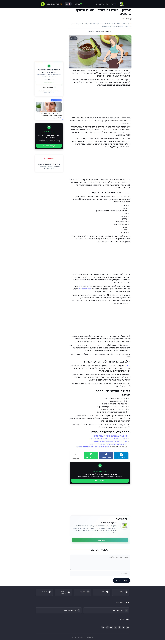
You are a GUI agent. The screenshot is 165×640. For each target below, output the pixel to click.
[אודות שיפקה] (124, 525)
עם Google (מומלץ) (47, 87)
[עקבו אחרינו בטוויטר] (123, 627)
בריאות (54, 164)
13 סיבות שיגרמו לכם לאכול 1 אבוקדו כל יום (110, 436)
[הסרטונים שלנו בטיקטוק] (119, 627)
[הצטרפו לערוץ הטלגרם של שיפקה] (127, 627)
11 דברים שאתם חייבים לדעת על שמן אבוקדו (110, 441)
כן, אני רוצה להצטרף (100, 480)
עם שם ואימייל (48, 82)
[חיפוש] (43, 4)
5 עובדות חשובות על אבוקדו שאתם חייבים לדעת (108, 439)
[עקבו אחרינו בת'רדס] (115, 627)
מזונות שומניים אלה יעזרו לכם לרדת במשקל (92, 447)
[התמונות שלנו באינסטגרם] (111, 627)
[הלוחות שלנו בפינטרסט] (103, 627)
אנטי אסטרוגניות (85, 289)
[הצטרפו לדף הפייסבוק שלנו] (107, 627)
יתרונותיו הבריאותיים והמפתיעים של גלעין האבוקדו (108, 444)
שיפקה (107, 31)
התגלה (127, 365)
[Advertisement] (100, 101)
